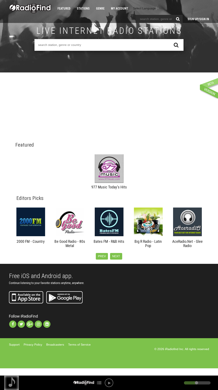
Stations (83, 8)
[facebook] (12, 324)
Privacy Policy (33, 344)
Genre (100, 8)
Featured (63, 8)
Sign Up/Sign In (198, 19)
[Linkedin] (46, 324)
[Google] (29, 324)
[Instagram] (38, 324)
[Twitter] (21, 324)
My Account (119, 8)
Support (14, 344)
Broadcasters (55, 344)
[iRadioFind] (30, 8)
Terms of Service (79, 344)
